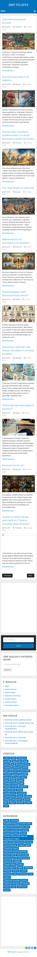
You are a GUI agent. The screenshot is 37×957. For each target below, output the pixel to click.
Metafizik (28, 868)
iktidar (13, 780)
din (28, 764)
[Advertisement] (18, 607)
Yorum (6, 887)
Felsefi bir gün (9, 858)
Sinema (15, 871)
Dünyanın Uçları (23, 827)
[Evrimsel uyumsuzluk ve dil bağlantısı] (18, 98)
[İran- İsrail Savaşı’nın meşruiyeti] (18, 206)
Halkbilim (17, 861)
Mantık (17, 299)
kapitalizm (23, 787)
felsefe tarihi (24, 771)
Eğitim (17, 413)
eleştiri (24, 768)
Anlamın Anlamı (11, 702)
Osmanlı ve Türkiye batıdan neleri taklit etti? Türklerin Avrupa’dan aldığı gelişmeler (15, 520)
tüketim (21, 803)
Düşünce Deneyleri (11, 830)
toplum (12, 803)
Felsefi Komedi (10, 689)
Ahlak (6, 820)
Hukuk (20, 864)
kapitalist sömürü (10, 787)
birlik (25, 761)
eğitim (6, 771)
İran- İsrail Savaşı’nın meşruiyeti (18, 187)
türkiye (28, 803)
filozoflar (7, 774)
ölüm (6, 806)
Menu (3, 11)
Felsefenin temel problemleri (15, 852)
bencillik (7, 761)
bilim (20, 761)
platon (19, 796)
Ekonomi (18, 247)
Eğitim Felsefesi (17, 842)
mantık (19, 790)
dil (12, 764)
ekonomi (16, 768)
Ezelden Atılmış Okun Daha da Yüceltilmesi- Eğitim (15, 837)
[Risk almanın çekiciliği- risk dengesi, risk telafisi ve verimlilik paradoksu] (18, 372)
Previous (7, 576)
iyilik (21, 783)
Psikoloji (18, 143)
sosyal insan (16, 799)
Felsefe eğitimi (24, 845)
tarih (5, 803)
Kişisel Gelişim (10, 693)
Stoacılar (7, 874)
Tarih (15, 874)
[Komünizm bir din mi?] (18, 483)
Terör (30, 874)
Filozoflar (7, 861)
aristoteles (22, 758)
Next (30, 576)
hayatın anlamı (20, 777)
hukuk (6, 780)
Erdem (15, 833)
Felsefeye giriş (22, 855)
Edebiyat (24, 830)
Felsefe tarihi (9, 855)
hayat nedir (8, 777)
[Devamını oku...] (8, 71)
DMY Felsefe (18, 5)
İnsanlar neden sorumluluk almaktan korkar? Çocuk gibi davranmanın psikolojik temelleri (18, 135)
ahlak (13, 758)
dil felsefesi (20, 764)
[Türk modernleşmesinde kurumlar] (18, 41)
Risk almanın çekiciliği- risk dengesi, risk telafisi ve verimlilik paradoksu (18, 350)
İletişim (17, 84)
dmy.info (7, 27)
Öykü (13, 887)
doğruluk (7, 768)
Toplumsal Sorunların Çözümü (15, 880)
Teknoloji (22, 874)
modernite (22, 793)
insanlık (20, 780)
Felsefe (29, 842)
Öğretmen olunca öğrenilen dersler (18, 720)
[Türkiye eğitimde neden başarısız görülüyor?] (18, 427)
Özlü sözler (22, 887)
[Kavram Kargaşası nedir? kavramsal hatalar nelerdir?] (18, 313)
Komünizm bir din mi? (13, 465)
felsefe (14, 771)
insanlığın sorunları (11, 783)
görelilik (24, 774)
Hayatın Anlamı (10, 699)
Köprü (7, 686)
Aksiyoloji (14, 820)
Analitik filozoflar (10, 824)
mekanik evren (9, 793)
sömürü (26, 799)
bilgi (14, 761)
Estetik (23, 833)
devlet (6, 764)
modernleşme (9, 796)
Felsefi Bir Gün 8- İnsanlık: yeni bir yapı (19, 723)
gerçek (16, 774)
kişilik (6, 790)
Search (18, 646)
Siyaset (18, 192)
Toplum (7, 877)
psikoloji (28, 796)
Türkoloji (18, 27)
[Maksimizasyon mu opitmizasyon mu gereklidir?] (18, 261)
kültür (12, 790)
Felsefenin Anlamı (12, 705)
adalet (6, 758)
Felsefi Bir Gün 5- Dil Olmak (15, 738)
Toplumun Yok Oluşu (12, 696)
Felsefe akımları (10, 845)
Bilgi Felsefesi (9, 827)
